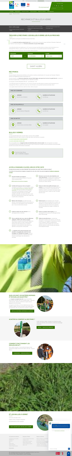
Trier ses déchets (33, 11)
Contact (62, 3)
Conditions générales (19, 454)
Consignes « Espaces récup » (22, 353)
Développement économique (15, 452)
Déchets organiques (12, 444)
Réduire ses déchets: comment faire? (42, 438)
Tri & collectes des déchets (14, 436)
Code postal (13, 53)
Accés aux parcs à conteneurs (27, 441)
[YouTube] (62, 6)
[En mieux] (22, 5)
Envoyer (69, 449)
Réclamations (17, 11)
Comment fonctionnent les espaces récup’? (53, 26)
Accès (57, 3)
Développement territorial (30, 452)
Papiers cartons (11, 443)
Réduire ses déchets (42, 11)
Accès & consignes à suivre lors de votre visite (35, 26)
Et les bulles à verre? (49, 28)
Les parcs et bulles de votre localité (28, 438)
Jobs (59, 3)
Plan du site (11, 454)
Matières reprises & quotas (27, 442)
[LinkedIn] (58, 6)
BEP (9, 452)
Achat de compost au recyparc (27, 443)
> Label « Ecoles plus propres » (41, 443)
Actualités (11, 11)
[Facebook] (54, 6)
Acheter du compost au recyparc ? (33, 30)
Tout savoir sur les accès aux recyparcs (20, 181)
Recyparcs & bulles (25, 11)
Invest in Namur (36, 452)
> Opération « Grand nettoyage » (42, 444)
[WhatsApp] (60, 6)
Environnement (23, 452)
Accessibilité (29, 454)
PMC (9, 442)
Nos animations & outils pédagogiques (42, 441)
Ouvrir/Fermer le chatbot (68, 453)
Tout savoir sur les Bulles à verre (21, 426)
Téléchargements (50, 11)
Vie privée (24, 454)
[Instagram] (56, 6)
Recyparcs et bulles (26, 436)
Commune (30, 53)
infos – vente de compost (45, 327)
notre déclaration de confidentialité (59, 430)
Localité (47, 53)
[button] (11, 11)
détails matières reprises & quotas (22, 311)
